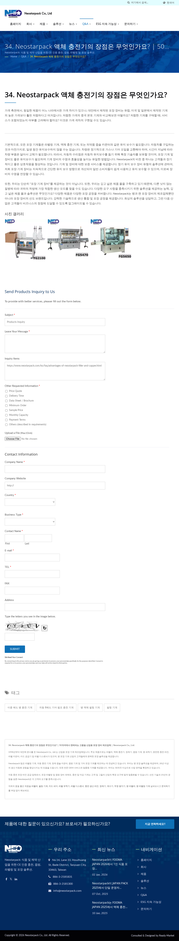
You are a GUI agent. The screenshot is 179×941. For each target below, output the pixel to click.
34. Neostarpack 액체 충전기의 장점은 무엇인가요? (58, 56)
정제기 (103, 786)
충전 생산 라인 (92, 786)
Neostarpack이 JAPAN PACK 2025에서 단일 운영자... (110, 885)
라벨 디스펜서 (77, 786)
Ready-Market (166, 936)
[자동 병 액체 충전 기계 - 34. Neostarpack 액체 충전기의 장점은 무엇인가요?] (110, 239)
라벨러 (34, 786)
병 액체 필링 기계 (90, 707)
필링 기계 (112, 707)
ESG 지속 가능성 (106, 24)
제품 (43, 24)
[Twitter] (11, 879)
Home (13, 56)
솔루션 (57, 24)
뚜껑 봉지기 (119, 786)
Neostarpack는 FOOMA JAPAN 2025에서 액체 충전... (109, 905)
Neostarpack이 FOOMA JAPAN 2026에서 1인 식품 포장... (110, 864)
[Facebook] (6, 879)
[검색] (128, 2)
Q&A (85, 24)
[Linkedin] (16, 879)
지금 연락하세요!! (155, 824)
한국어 (170, 2)
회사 (29, 24)
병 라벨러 (130, 786)
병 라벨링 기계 (143, 786)
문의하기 (130, 24)
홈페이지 (15, 24)
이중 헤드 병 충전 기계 (20, 707)
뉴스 (72, 24)
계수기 (110, 786)
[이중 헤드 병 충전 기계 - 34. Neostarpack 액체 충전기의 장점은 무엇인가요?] (25, 239)
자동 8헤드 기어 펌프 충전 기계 (56, 707)
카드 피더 (53, 786)
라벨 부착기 (64, 786)
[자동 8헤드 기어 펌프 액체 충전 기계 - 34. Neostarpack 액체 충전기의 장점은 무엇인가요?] (68, 239)
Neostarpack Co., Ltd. (36, 935)
